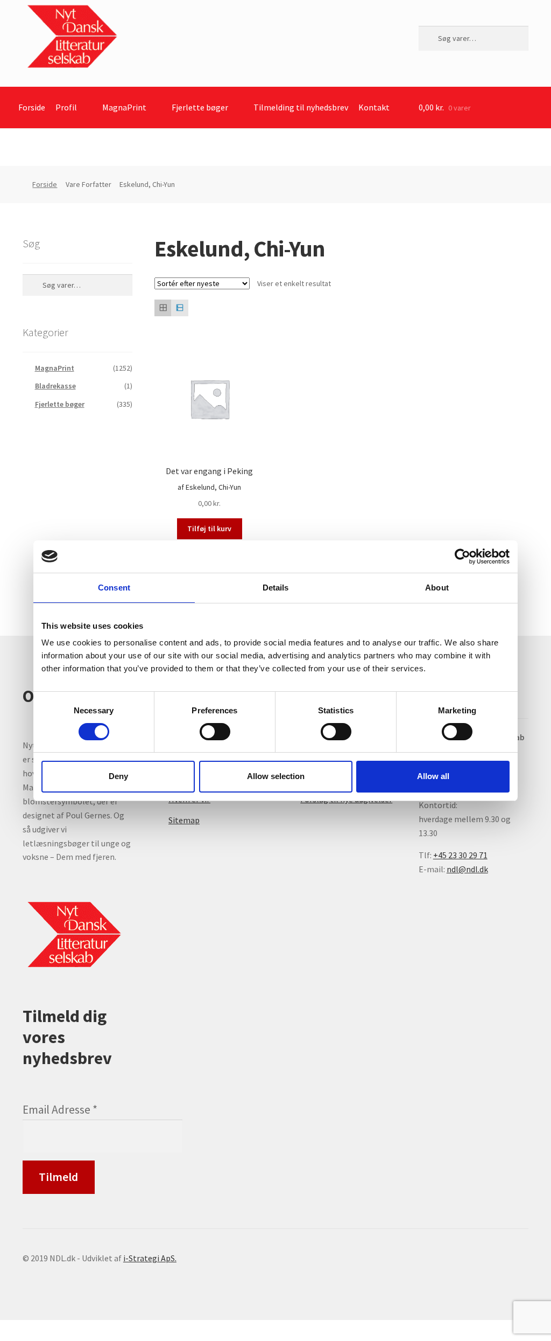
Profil (66, 107)
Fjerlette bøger (200, 107)
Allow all (433, 776)
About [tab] (437, 587)
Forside (31, 107)
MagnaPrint (124, 107)
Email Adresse (60, 1109)
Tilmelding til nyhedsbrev (300, 107)
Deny (118, 776)
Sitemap (184, 820)
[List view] (179, 308)
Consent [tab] (114, 587)
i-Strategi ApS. (149, 1258)
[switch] (215, 731)
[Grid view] (162, 308)
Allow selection (276, 776)
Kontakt (374, 107)
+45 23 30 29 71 (460, 855)
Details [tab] (276, 587)
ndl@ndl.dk (467, 869)
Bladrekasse (55, 386)
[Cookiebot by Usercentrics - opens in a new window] (462, 556)
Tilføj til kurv (209, 528)
